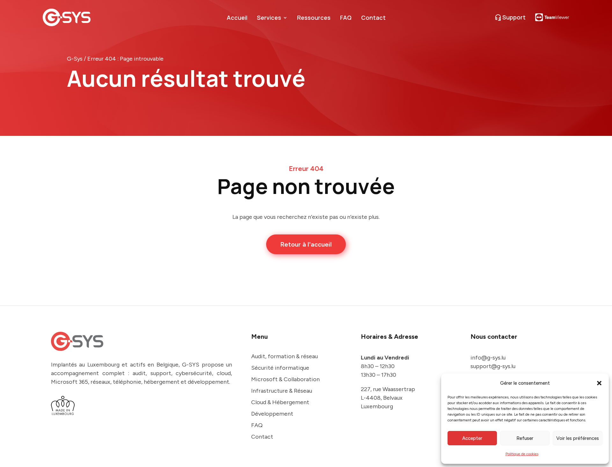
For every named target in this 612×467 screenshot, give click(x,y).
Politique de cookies (522, 454)
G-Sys (75, 58)
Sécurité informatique (280, 367)
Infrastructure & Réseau (281, 390)
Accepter (472, 438)
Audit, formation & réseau (284, 356)
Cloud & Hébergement (280, 402)
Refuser (524, 438)
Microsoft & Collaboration (285, 379)
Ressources (314, 18)
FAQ (346, 18)
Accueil (237, 18)
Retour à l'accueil (306, 244)
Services (269, 18)
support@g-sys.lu (492, 366)
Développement (272, 413)
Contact (373, 18)
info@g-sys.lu (488, 357)
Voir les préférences (577, 438)
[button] (599, 383)
